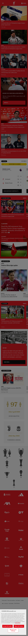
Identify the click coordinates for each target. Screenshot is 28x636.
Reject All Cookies (19, 626)
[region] (13, 622)
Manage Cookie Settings (13, 630)
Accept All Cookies (7, 626)
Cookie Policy (17, 622)
